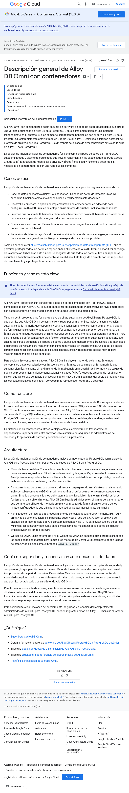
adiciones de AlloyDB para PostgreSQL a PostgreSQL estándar (82, 642)
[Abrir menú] (5, 4)
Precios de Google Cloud (17, 728)
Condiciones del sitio (51, 764)
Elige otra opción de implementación (40, 30)
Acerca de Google (13, 764)
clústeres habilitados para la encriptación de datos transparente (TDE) (72, 245)
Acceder (120, 4)
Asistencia (40, 728)
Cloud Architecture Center (80, 743)
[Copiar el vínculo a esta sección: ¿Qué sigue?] (30, 628)
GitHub (70, 723)
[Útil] (117, 60)
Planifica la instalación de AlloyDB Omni (34, 660)
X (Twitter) (103, 733)
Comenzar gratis (111, 14)
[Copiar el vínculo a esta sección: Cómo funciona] (35, 394)
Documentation (21, 60)
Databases (39, 60)
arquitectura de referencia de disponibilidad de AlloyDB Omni (58, 654)
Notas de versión (44, 733)
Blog (100, 723)
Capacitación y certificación (74, 751)
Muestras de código (77, 736)
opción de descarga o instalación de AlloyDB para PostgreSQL (58, 648)
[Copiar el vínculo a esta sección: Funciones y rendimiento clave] (62, 274)
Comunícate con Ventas (16, 741)
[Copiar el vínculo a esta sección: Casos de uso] (33, 179)
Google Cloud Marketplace (17, 735)
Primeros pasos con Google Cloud (77, 729)
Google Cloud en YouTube (111, 739)
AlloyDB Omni (21, 14)
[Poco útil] (122, 60)
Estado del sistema (45, 739)
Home (7, 60)
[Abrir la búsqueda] (79, 4)
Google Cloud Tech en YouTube (109, 746)
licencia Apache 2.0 (54, 697)
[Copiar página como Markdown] (95, 77)
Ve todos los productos (16, 723)
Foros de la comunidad (47, 723)
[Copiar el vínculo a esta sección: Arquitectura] (30, 450)
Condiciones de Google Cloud (80, 764)
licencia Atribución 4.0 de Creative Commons (101, 693)
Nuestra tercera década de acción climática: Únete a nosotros (38, 770)
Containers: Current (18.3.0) (58, 14)
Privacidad (31, 764)
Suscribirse (72, 777)
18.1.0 (65, 119)
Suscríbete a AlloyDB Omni (26, 636)
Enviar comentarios (110, 69)
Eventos (102, 728)
